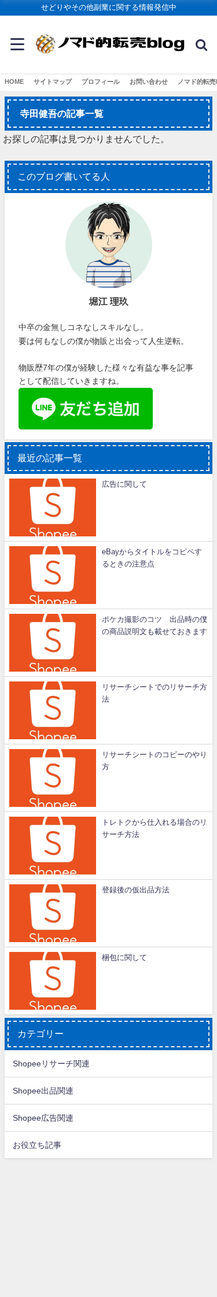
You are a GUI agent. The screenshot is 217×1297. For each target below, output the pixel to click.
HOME (14, 81)
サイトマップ (53, 81)
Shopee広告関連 (43, 1118)
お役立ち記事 (37, 1145)
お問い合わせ (149, 81)
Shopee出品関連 (43, 1091)
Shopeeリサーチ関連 (51, 1063)
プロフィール (101, 81)
